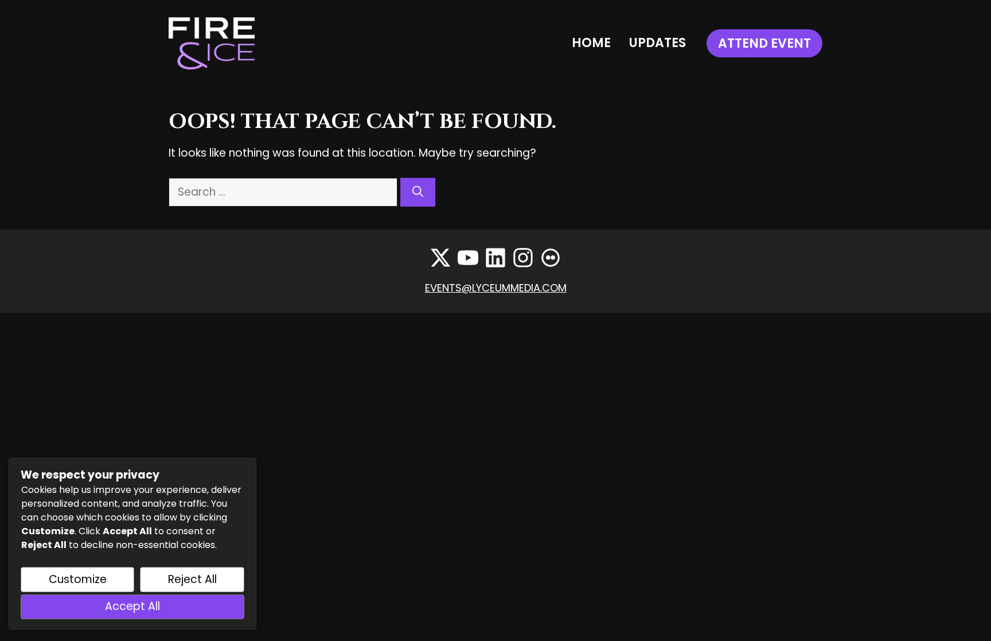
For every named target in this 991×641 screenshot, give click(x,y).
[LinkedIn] (495, 258)
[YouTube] (468, 258)
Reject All (192, 579)
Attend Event (764, 43)
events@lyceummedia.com (496, 288)
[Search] (417, 192)
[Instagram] (523, 258)
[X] (440, 258)
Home (591, 43)
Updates (657, 43)
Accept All (132, 606)
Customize (78, 579)
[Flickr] (550, 258)
